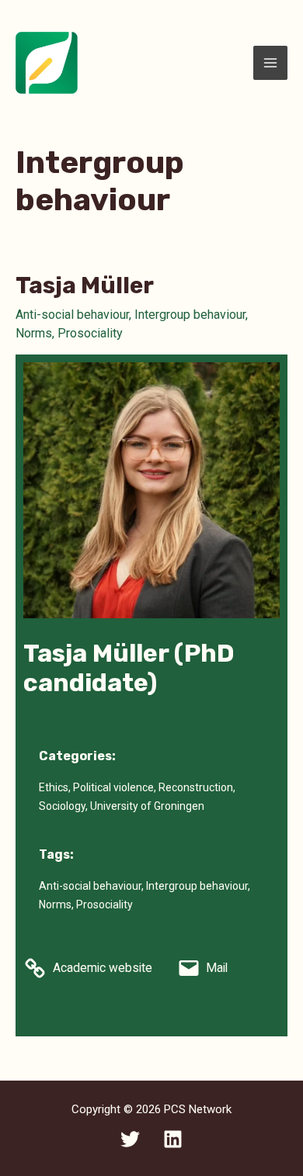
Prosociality (90, 333)
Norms (34, 333)
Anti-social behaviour (72, 314)
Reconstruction (195, 787)
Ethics (53, 787)
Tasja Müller (85, 285)
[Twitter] (130, 1139)
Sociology (62, 806)
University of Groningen (147, 806)
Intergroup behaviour (190, 314)
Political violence (113, 787)
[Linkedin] (173, 1139)
